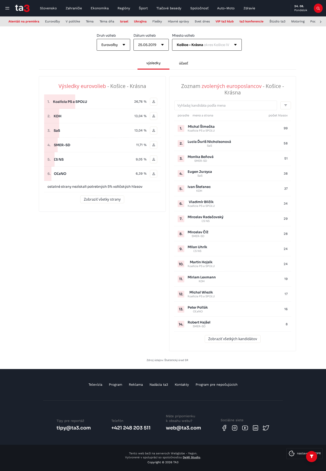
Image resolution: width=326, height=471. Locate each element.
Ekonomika (100, 8)
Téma (90, 21)
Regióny (124, 8)
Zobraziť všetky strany (102, 199)
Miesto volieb (183, 35)
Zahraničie (74, 8)
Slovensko (48, 8)
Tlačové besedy (168, 8)
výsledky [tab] (153, 63)
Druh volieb (106, 35)
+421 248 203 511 (131, 428)
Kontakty (182, 385)
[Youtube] (245, 427)
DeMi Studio (191, 457)
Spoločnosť (199, 8)
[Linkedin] (255, 427)
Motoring (297, 21)
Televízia (95, 385)
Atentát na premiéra (23, 21)
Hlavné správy (178, 21)
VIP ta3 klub (225, 21)
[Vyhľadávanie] (318, 8)
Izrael (124, 21)
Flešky (157, 21)
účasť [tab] (183, 63)
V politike (73, 21)
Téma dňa (107, 21)
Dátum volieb (145, 35)
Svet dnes (202, 21)
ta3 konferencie (251, 21)
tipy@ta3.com (74, 428)
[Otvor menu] (7, 8)
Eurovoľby (52, 21)
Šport (143, 8)
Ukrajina (140, 21)
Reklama (136, 385)
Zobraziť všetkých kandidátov (232, 338)
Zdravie (249, 8)
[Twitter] (265, 427)
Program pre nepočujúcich (217, 385)
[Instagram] (234, 427)
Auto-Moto (226, 8)
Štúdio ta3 (277, 21)
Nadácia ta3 (158, 385)
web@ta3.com (183, 428)
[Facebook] (224, 427)
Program (115, 385)
